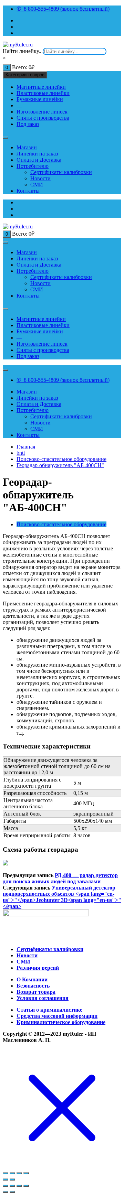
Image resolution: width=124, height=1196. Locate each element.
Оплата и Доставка (39, 160)
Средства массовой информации (57, 1016)
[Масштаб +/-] (26, 1173)
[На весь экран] (19, 1173)
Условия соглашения (43, 998)
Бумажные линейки (40, 99)
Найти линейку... (23, 51)
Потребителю (33, 166)
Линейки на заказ (37, 154)
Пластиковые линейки (43, 93)
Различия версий (38, 968)
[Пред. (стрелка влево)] (5, 1192)
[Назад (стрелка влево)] (5, 1179)
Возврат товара (36, 992)
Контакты (28, 191)
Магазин (27, 147)
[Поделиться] (12, 1173)
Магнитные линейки (41, 87)
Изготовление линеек (42, 112)
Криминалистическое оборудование (61, 1022)
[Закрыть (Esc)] (5, 1173)
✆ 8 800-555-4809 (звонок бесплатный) (63, 9)
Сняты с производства (43, 118)
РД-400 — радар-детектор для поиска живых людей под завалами (60, 878)
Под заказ (28, 124)
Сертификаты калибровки (61, 172)
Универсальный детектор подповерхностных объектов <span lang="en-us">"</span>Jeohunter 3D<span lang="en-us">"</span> (62, 897)
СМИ (36, 184)
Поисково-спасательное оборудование (61, 524)
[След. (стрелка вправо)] (12, 1179)
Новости (40, 178)
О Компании (32, 979)
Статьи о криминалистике (49, 1010)
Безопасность (33, 986)
